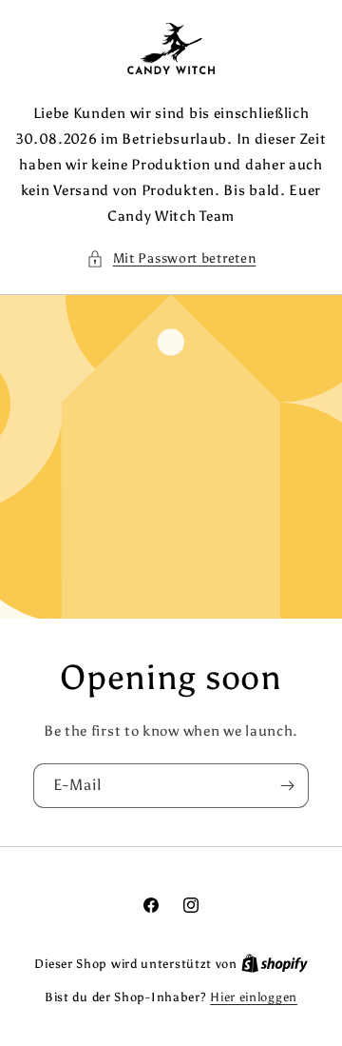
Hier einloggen (253, 997)
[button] (171, 258)
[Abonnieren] (287, 785)
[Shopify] (274, 964)
